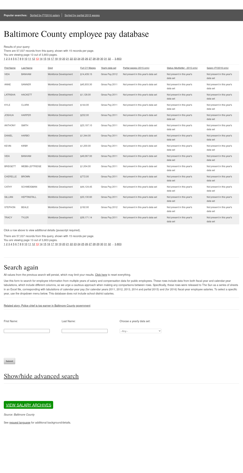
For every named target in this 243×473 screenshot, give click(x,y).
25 (82, 58)
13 (37, 58)
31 (105, 58)
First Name (10, 67)
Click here (101, 274)
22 (71, 58)
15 (44, 58)
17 (52, 58)
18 (56, 58)
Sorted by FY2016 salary (45, 15)
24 (78, 58)
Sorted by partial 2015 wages (82, 15)
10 (25, 58)
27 (90, 58)
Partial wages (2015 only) (136, 67)
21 (67, 58)
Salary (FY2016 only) (218, 67)
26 (86, 58)
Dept (50, 67)
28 (94, 58)
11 (29, 58)
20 (63, 58)
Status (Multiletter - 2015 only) (182, 67)
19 (60, 58)
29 (97, 58)
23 (75, 58)
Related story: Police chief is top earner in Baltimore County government (47, 305)
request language (19, 422)
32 (109, 58)
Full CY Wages (88, 67)
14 (41, 58)
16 (48, 58)
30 (101, 58)
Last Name (26, 67)
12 (33, 58)
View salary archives (28, 405)
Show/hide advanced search (41, 375)
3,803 (118, 58)
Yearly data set (108, 67)
